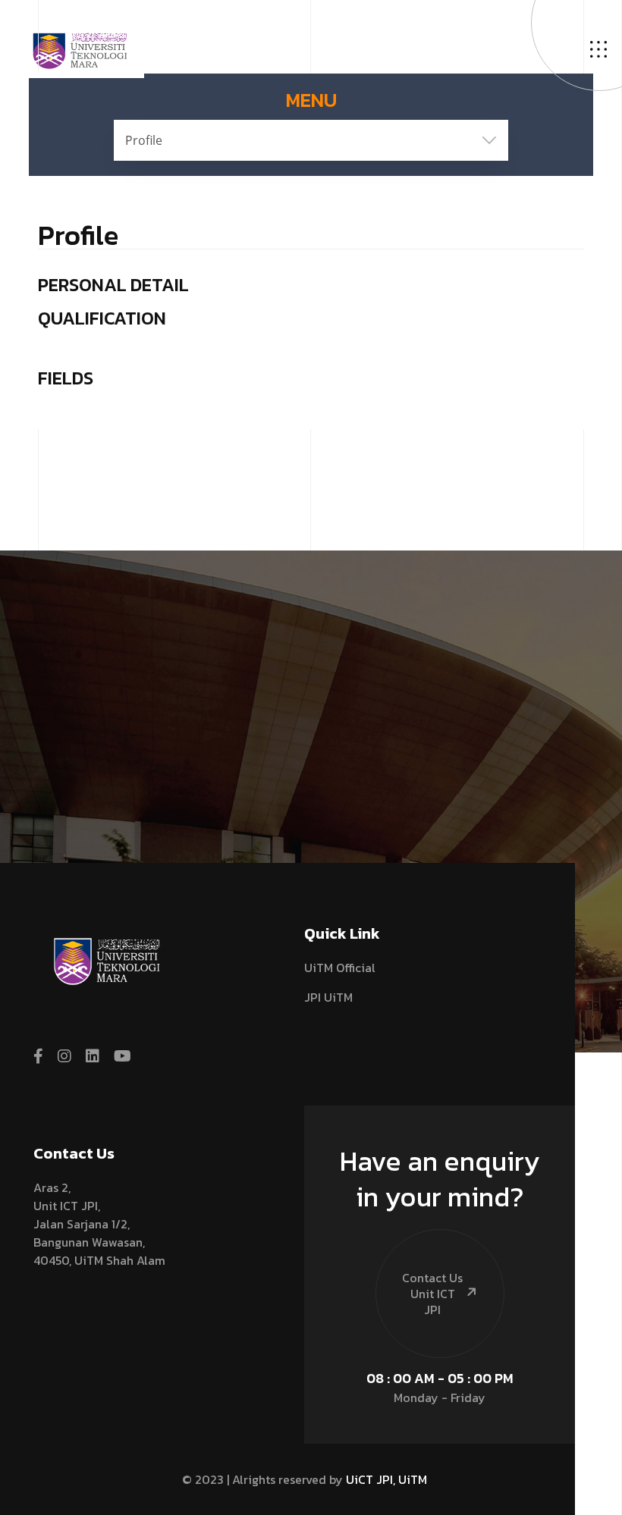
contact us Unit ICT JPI (432, 1294)
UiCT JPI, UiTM (386, 1479)
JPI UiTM (328, 997)
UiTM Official (339, 967)
